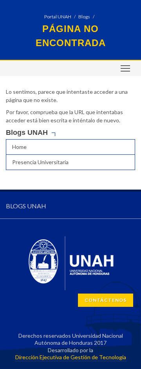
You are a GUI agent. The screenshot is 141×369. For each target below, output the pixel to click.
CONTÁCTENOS (106, 300)
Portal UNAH (57, 17)
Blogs (84, 17)
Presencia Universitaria (40, 162)
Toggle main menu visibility (125, 68)
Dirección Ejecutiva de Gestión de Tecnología (70, 357)
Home (19, 146)
